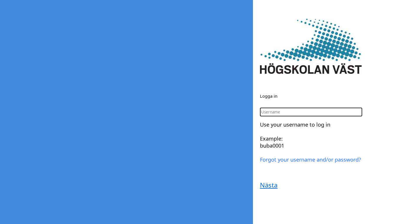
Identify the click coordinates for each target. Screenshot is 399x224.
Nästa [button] (268, 185)
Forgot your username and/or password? (310, 159)
